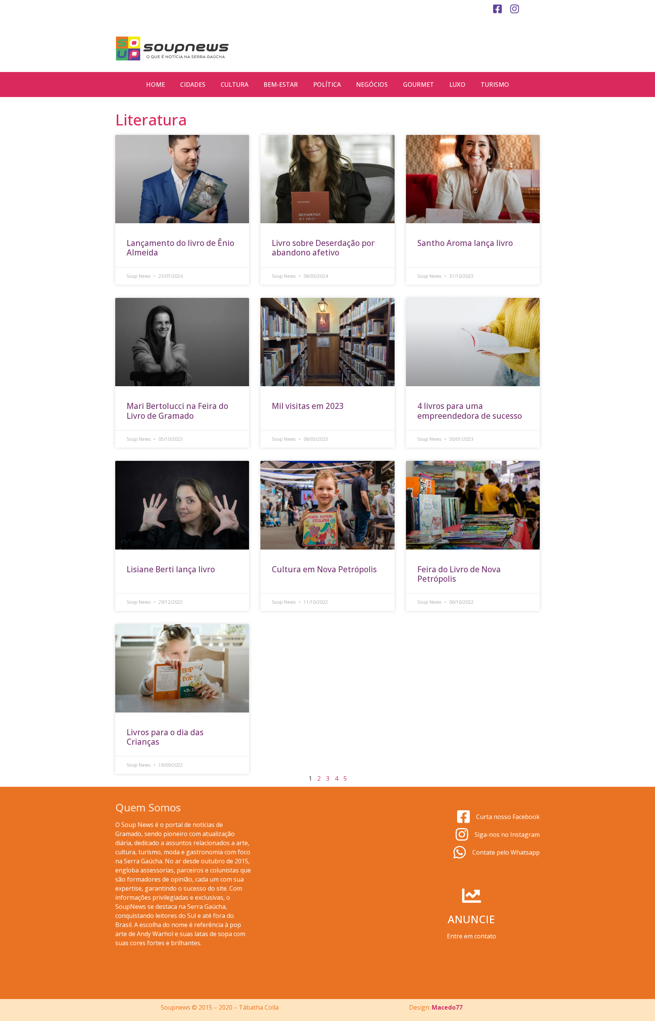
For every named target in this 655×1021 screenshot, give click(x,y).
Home (155, 84)
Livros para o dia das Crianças (165, 737)
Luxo (457, 84)
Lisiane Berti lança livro (171, 569)
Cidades (192, 84)
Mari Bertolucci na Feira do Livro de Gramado (177, 411)
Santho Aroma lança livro (465, 243)
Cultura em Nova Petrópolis (324, 569)
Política (327, 84)
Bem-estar (280, 84)
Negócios (372, 84)
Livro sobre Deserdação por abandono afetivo (323, 248)
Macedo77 (447, 1007)
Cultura (234, 84)
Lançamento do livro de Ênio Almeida (180, 248)
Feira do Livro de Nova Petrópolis (459, 574)
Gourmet (418, 84)
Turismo (495, 84)
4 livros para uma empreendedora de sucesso (469, 411)
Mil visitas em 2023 (308, 406)
